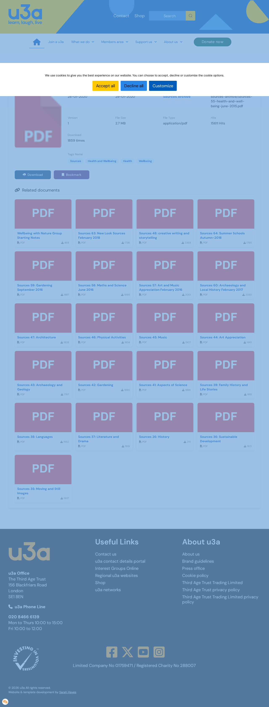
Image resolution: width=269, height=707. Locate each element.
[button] (5, 702)
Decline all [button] (133, 86)
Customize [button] (163, 86)
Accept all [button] (105, 86)
